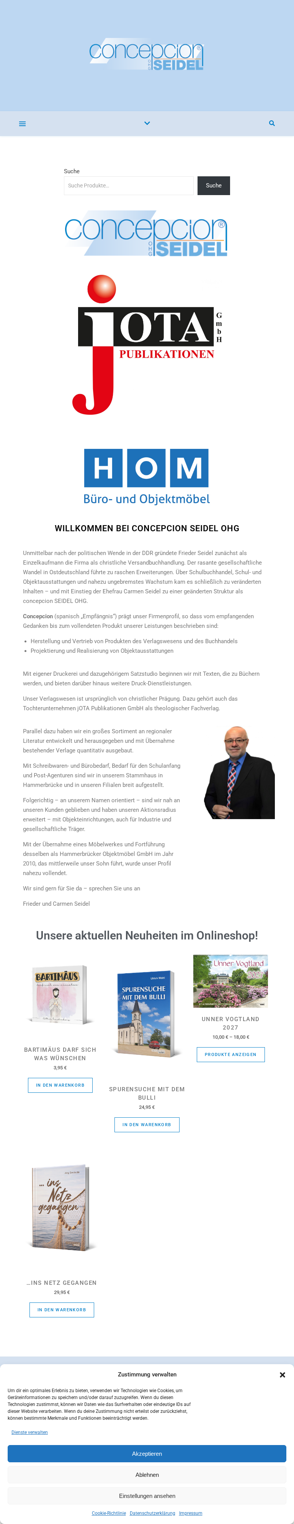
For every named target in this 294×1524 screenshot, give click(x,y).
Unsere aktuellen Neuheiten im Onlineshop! (147, 935)
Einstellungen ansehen (147, 1496)
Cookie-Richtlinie (109, 1513)
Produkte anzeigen (231, 1054)
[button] (282, 1375)
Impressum (191, 1513)
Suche (72, 171)
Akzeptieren (147, 1453)
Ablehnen (147, 1474)
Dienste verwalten (29, 1432)
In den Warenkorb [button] (60, 1085)
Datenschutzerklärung (152, 1513)
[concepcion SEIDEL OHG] (147, 55)
